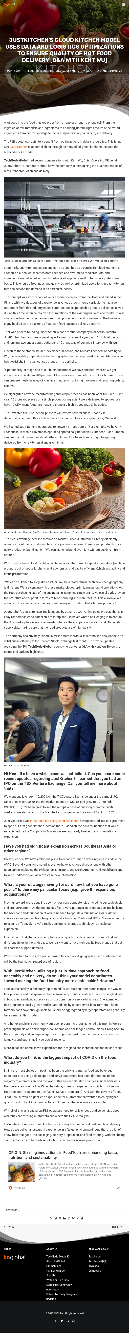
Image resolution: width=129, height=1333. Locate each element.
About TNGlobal (55, 1261)
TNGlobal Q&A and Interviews (72, 71)
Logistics (47, 71)
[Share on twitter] (51, 1218)
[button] (123, 4)
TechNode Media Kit (58, 1256)
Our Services (53, 1266)
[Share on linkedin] (64, 1218)
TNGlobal (94, 1266)
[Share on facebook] (47, 1218)
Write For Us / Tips (57, 1280)
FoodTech (34, 71)
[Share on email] (82, 1218)
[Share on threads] (56, 1218)
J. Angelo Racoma (111, 71)
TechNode (95, 1256)
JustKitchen (19, 147)
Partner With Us (55, 1270)
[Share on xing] (78, 1218)
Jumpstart (95, 1270)
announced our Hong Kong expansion (54, 821)
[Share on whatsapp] (69, 1218)
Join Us (50, 1275)
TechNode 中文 (98, 1261)
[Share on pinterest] (60, 1218)
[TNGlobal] (9, 4)
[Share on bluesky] (73, 1218)
